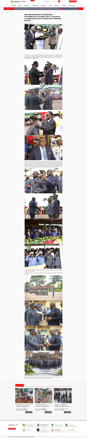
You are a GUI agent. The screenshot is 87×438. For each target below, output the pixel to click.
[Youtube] (76, 1)
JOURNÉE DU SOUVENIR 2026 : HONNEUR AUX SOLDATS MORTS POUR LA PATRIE (63, 406)
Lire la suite (28, 412)
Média (50, 5)
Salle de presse (35, 5)
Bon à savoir (56, 5)
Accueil (20, 5)
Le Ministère (13, 5)
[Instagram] (74, 1)
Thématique (43, 5)
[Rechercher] (59, 1)
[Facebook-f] (9, 429)
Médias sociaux (71, 5)
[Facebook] (70, 1)
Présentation (26, 5)
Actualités (64, 5)
